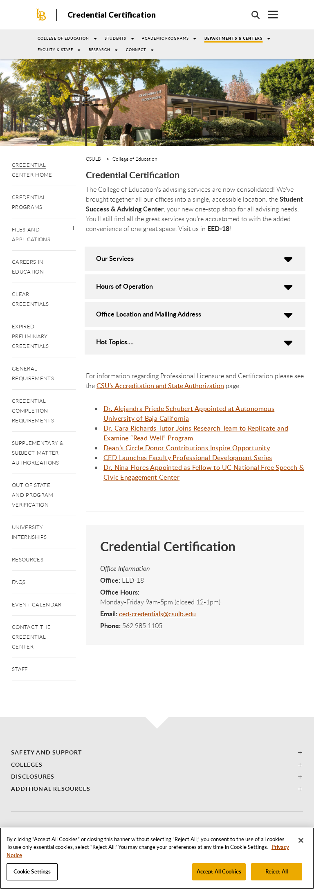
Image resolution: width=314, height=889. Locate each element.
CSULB (93, 158)
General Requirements (33, 373)
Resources (27, 559)
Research (99, 49)
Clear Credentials (30, 299)
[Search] (251, 15)
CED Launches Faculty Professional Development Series (187, 457)
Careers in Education (28, 266)
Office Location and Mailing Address (148, 314)
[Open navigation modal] (269, 14)
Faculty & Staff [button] (55, 49)
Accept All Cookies (219, 871)
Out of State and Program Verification (33, 494)
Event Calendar (36, 604)
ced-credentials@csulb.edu (157, 613)
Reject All (276, 871)
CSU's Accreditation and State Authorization (160, 385)
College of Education (63, 38)
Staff (20, 669)
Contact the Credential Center (31, 636)
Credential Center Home (32, 169)
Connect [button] (136, 49)
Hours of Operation (124, 286)
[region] (157, 858)
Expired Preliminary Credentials (30, 336)
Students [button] (115, 38)
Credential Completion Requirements (33, 410)
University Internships (29, 532)
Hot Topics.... (115, 341)
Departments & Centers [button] (233, 38)
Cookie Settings (32, 871)
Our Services (115, 258)
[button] (73, 226)
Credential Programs (29, 202)
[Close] (301, 840)
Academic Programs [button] (165, 38)
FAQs (18, 582)
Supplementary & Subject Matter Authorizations (38, 452)
